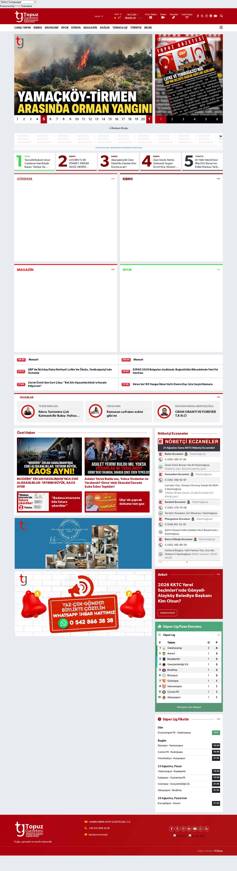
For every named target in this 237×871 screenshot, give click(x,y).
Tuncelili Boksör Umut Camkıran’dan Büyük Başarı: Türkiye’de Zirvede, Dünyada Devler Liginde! (37, 164)
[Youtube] (195, 828)
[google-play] (196, 836)
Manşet (33, 359)
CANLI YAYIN (22, 27)
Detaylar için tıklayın (189, 707)
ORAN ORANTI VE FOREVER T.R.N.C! (195, 413)
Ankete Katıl (167, 613)
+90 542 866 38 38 (99, 828)
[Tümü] (218, 574)
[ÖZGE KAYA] (96, 411)
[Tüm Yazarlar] (218, 397)
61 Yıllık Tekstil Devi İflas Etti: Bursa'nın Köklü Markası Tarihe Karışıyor (207, 164)
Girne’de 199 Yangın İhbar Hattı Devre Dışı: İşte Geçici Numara (173, 384)
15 (110, 119)
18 (130, 119)
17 (123, 119)
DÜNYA (76, 27)
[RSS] (206, 828)
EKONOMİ (51, 27)
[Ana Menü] (221, 27)
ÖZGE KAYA (114, 406)
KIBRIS (38, 27)
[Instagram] (183, 828)
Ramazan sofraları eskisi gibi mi (125, 413)
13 (96, 119)
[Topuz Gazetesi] (26, 16)
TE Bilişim (218, 851)
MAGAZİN (90, 27)
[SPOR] (218, 269)
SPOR (65, 27)
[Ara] (221, 16)
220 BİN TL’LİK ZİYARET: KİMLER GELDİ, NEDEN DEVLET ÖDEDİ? (79, 164)
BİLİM (148, 27)
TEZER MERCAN (48, 406)
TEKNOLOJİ (119, 27)
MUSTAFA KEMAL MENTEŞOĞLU (194, 406)
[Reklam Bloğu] (118, 128)
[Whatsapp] (200, 828)
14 (103, 119)
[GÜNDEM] (112, 179)
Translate (26, 6)
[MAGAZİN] (112, 269)
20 (143, 119)
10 (77, 119)
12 (90, 119)
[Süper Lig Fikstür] (218, 719)
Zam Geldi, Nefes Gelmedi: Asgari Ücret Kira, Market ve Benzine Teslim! (166, 164)
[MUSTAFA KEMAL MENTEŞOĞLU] (164, 411)
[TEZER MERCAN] (28, 411)
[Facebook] (171, 828)
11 (83, 119)
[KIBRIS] (218, 179)
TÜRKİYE (136, 27)
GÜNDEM (24, 179)
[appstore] (180, 836)
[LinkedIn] (189, 828)
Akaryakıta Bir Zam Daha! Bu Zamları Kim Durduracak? (123, 163)
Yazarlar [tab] (26, 397)
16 (116, 119)
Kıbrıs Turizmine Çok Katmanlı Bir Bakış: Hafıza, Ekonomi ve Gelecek (58, 414)
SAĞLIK (105, 27)
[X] (177, 828)
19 (136, 119)
